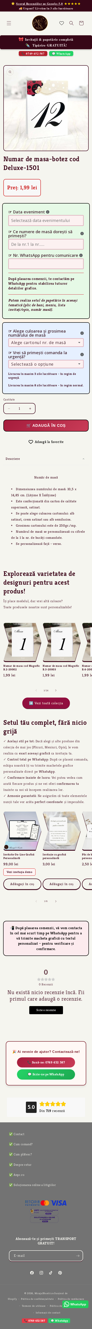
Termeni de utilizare (34, 1305)
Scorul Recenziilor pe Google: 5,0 (39, 3)
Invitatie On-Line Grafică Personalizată (19, 856)
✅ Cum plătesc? (20, 1154)
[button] (9, 23)
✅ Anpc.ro (16, 1175)
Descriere (13, 458)
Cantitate (9, 399)
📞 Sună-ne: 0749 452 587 (46, 1062)
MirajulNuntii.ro (44, 1293)
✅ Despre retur (20, 1165)
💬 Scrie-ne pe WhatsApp (46, 1074)
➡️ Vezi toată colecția (46, 703)
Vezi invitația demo (19, 872)
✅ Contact (16, 1134)
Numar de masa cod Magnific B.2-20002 (21, 667)
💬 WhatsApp (61, 53)
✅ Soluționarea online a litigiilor (32, 1185)
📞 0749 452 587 (32, 53)
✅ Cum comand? (21, 1144)
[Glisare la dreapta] (56, 690)
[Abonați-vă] (78, 1255)
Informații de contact (48, 1312)
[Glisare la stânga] (36, 690)
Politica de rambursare (71, 1298)
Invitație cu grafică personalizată (54, 856)
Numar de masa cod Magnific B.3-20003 (61, 667)
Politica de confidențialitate (37, 1298)
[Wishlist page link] (61, 23)
